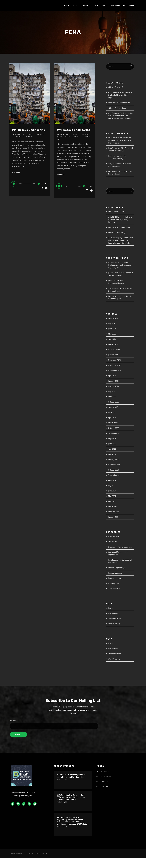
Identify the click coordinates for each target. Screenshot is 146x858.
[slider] (43, 185)
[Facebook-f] (12, 804)
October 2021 (113, 470)
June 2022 (112, 444)
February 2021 (114, 512)
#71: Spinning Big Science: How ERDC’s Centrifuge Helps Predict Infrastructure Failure (120, 115)
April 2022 (112, 449)
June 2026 (112, 328)
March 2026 (113, 344)
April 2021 (112, 501)
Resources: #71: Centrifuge (119, 103)
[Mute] (39, 184)
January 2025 (113, 381)
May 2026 (112, 334)
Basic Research (114, 536)
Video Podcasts (100, 5)
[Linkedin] (35, 804)
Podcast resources (115, 578)
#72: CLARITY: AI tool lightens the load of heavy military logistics (120, 95)
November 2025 (114, 365)
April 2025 (112, 376)
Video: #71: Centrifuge (117, 108)
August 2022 (113, 438)
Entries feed (113, 613)
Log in (110, 608)
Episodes (85, 5)
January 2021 (113, 517)
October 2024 (113, 386)
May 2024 (112, 396)
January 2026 (113, 355)
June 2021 (112, 491)
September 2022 (114, 433)
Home (66, 5)
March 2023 (113, 423)
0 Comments (29, 137)
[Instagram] (23, 804)
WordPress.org (114, 624)
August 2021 (113, 480)
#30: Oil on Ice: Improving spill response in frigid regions (120, 140)
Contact (132, 5)
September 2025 (114, 370)
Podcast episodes (63, 137)
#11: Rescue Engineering (28, 129)
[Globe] (29, 804)
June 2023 (112, 412)
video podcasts (114, 588)
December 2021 (114, 464)
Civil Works (85, 134)
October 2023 (113, 402)
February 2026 (114, 349)
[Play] (14, 184)
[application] (29, 184)
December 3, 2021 (18, 134)
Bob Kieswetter (114, 171)
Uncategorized (114, 583)
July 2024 (111, 391)
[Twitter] (18, 804)
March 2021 (113, 506)
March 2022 (113, 454)
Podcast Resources (118, 5)
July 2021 (111, 485)
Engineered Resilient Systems (120, 547)
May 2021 (112, 496)
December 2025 (114, 360)
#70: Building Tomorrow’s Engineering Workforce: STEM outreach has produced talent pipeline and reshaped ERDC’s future (73, 820)
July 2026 (111, 323)
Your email (14, 721)
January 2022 (113, 459)
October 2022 (113, 428)
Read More (16, 172)
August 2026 (113, 318)
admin (30, 134)
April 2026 (112, 339)
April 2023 (112, 417)
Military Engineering (116, 568)
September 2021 (114, 475)
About (75, 5)
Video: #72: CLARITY (116, 87)
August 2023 (113, 407)
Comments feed (114, 618)
